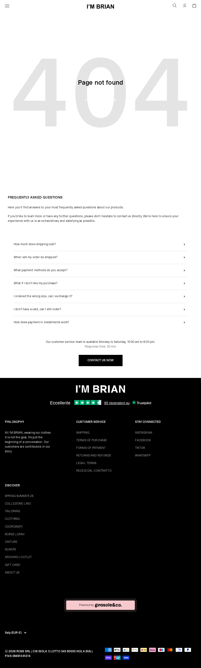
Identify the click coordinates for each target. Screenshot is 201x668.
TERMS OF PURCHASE (91, 440)
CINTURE (11, 542)
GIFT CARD (12, 565)
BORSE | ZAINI (15, 534)
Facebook (143, 440)
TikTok (140, 448)
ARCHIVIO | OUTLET (18, 557)
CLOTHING (12, 519)
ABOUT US (12, 572)
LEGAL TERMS (86, 463)
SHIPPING (82, 433)
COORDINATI (14, 527)
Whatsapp (143, 455)
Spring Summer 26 (19, 496)
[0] (194, 6)
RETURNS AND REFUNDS (93, 455)
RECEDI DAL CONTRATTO (94, 471)
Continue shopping (100, 100)
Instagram (143, 433)
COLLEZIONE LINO (18, 504)
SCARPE (10, 549)
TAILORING (12, 511)
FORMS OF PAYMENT (91, 448)
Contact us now (101, 360)
